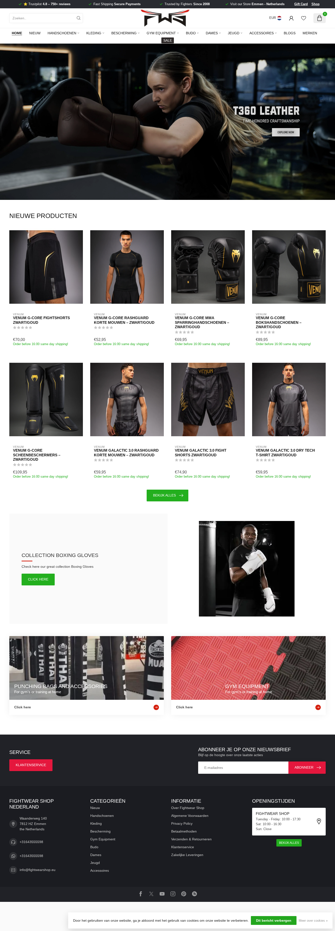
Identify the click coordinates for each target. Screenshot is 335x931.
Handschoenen (62, 33)
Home (17, 33)
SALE (167, 40)
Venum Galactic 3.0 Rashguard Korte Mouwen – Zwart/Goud (126, 452)
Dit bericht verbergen (273, 920)
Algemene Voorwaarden (189, 816)
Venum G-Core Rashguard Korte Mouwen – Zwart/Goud (124, 320)
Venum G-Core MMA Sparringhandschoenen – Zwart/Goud (202, 322)
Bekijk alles (164, 495)
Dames (212, 33)
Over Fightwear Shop (187, 808)
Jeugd (233, 33)
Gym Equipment (161, 33)
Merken (310, 33)
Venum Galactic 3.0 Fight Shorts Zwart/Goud (200, 452)
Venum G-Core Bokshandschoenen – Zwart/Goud (278, 322)
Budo (191, 33)
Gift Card (301, 4)
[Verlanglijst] (303, 18)
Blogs (290, 33)
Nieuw (34, 33)
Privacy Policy (182, 823)
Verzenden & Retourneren (191, 839)
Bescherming (124, 33)
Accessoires (261, 33)
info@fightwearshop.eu (37, 870)
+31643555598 (31, 842)
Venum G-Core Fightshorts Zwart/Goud (41, 320)
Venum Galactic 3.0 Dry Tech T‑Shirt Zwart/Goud (285, 452)
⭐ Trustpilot (47, 4)
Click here (38, 579)
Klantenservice (31, 765)
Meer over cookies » (313, 920)
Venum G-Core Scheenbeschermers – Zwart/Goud (36, 454)
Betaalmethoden (184, 831)
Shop (315, 4)
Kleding (93, 33)
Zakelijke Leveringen (187, 855)
